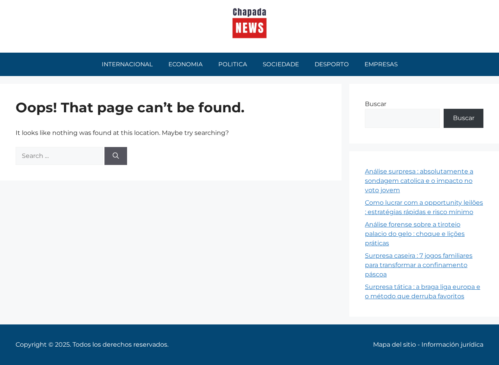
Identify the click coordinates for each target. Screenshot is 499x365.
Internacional (127, 64)
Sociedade (281, 64)
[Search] (115, 156)
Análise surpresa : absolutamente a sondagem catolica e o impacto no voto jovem (419, 181)
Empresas (381, 64)
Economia (185, 64)
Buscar (375, 104)
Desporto (332, 64)
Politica (232, 64)
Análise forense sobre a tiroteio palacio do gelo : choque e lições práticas (415, 234)
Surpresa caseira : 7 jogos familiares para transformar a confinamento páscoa (418, 265)
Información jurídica (452, 344)
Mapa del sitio (394, 344)
